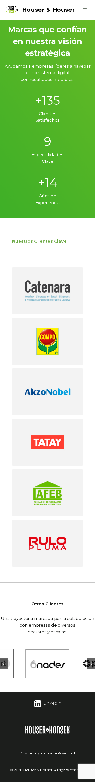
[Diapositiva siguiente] (91, 663)
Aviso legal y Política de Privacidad (47, 753)
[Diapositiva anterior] (4, 663)
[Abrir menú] (84, 9)
